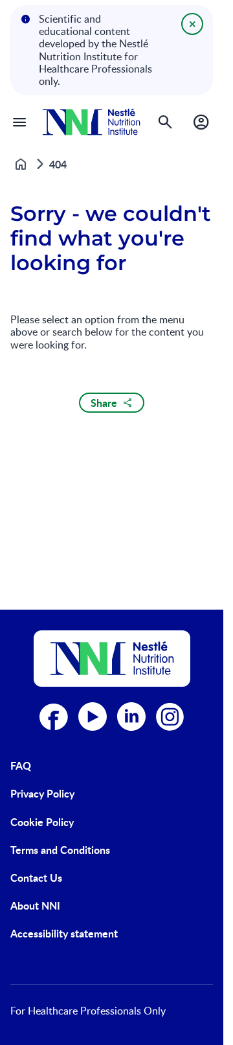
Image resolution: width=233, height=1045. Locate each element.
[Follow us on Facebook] (53, 716)
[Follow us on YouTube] (92, 716)
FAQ (20, 765)
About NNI (35, 905)
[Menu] (19, 122)
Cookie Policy (42, 822)
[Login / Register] (201, 121)
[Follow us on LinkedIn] (131, 716)
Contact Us (36, 877)
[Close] (192, 24)
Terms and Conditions (60, 850)
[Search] (165, 121)
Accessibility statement (64, 933)
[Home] (91, 122)
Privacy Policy (42, 793)
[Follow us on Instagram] (170, 716)
